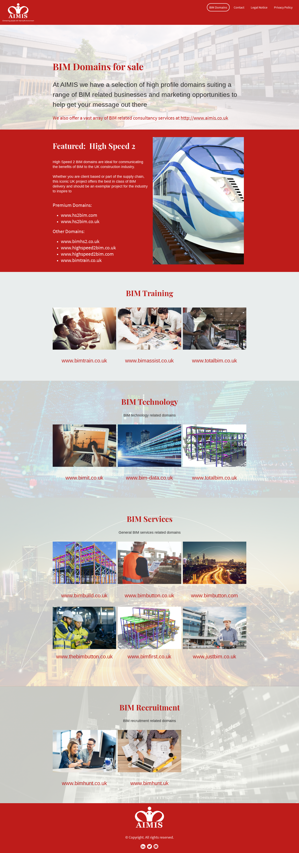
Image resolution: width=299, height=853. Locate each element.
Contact (239, 7)
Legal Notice (259, 7)
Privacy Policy (283, 7)
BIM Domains (218, 7)
